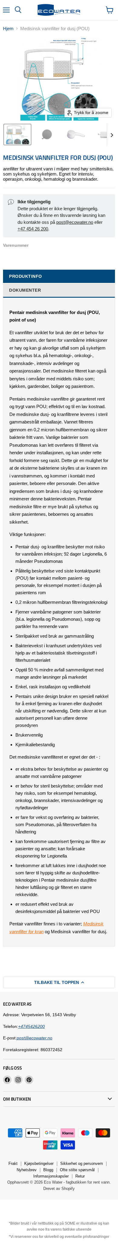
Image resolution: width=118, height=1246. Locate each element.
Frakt (13, 1163)
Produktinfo (25, 276)
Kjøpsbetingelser (39, 1163)
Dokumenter (25, 290)
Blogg (48, 1170)
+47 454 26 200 (33, 228)
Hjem (8, 28)
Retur (80, 1176)
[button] (17, 134)
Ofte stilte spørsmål (77, 1170)
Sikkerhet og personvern (81, 1163)
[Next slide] (111, 134)
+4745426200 (31, 1026)
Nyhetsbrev (27, 1170)
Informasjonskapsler (51, 1176)
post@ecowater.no (74, 222)
